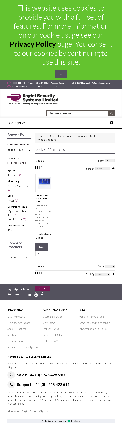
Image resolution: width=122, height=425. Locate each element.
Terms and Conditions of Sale (94, 322)
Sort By (90, 168)
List (40, 167)
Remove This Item (29, 152)
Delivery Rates (51, 328)
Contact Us (49, 322)
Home (41, 136)
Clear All (14, 158)
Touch (11, 200)
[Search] (111, 113)
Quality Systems (16, 316)
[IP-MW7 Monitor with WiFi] (44, 183)
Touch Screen (15, 219)
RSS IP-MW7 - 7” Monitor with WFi (43, 198)
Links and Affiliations (18, 322)
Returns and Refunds (54, 334)
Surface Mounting (18, 186)
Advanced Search (16, 341)
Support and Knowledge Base (23, 347)
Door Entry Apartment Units (80, 136)
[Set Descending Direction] (113, 168)
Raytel (11, 230)
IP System (13, 175)
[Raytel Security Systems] (36, 98)
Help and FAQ (50, 341)
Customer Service (52, 316)
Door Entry (55, 136)
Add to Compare (37, 253)
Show (101, 160)
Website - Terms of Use (91, 316)
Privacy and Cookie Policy (92, 328)
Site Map (12, 334)
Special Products (16, 328)
